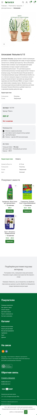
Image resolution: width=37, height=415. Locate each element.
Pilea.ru (10, 111)
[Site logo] (9, 2)
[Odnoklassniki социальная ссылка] (3, 351)
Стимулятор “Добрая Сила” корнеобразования (27, 202)
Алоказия (17, 8)
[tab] (7, 159)
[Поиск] (23, 2)
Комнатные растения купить (8, 394)
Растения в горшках (15, 6)
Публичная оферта (6, 404)
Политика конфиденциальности (9, 401)
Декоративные (6, 8)
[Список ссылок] (18, 305)
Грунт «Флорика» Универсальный (9, 232)
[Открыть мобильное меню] (2, 2)
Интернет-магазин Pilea (13, 396)
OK (26, 412)
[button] (10, 211)
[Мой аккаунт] (26, 2)
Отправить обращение (8, 378)
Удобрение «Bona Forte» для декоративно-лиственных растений (9, 203)
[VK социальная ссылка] (6, 351)
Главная (4, 6)
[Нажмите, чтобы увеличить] (4, 44)
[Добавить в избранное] (15, 186)
